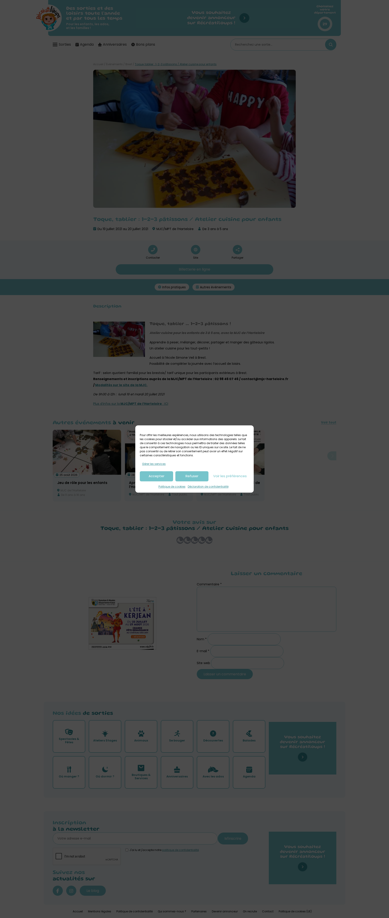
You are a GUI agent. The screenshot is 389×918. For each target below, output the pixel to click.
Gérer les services (154, 464)
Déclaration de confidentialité (208, 486)
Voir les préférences (230, 476)
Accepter (156, 476)
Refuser (191, 476)
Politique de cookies (171, 486)
